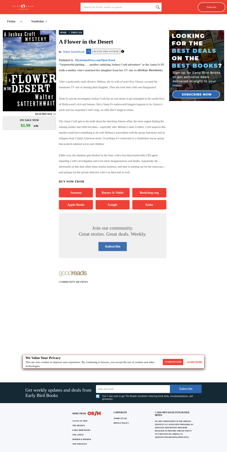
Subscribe (211, 7)
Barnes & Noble (113, 192)
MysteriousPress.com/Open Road (95, 60)
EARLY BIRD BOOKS (81, 430)
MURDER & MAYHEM (81, 439)
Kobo (149, 204)
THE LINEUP (78, 435)
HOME (63, 32)
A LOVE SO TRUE (80, 421)
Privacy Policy (121, 423)
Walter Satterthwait (73, 51)
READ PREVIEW (43, 114)
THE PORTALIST (79, 444)
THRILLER (76, 32)
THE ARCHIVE (78, 425)
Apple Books (76, 204)
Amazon (76, 192)
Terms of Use (120, 418)
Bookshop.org (149, 192)
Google (112, 204)
